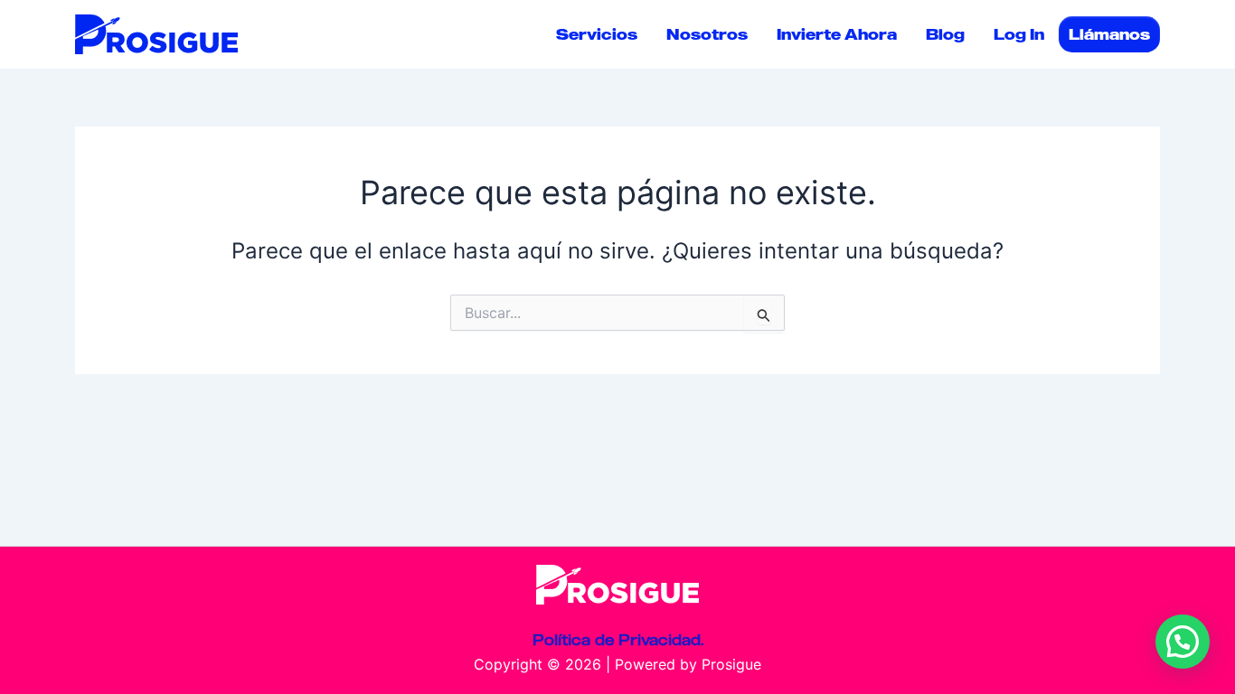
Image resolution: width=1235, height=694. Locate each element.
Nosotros (707, 34)
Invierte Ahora (837, 34)
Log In (1019, 34)
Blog (945, 34)
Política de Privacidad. (618, 640)
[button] (1182, 641)
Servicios (596, 34)
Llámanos (1109, 34)
